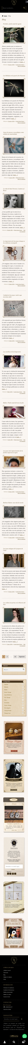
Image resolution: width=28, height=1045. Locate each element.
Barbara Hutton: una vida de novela (13, 502)
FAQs (4, 979)
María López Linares (20, 177)
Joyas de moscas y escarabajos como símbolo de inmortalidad (13, 133)
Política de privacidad (7, 992)
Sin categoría (13, 708)
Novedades (13, 702)
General (13, 684)
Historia (14, 687)
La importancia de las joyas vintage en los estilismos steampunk (14, 242)
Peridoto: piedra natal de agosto (12, 24)
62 (15, 656)
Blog (4, 974)
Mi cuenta (4, 1042)
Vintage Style (14, 713)
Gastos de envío (6, 996)
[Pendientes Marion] (9, 896)
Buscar (14, 1042)
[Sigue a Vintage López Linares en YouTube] (15, 1036)
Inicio (5, 16)
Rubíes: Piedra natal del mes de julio (13, 403)
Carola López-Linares (20, 64)
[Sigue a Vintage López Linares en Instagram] (13, 1036)
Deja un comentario (21, 66)
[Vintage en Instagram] (13, 873)
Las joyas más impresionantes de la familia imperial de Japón (13, 451)
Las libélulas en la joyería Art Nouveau (14, 75)
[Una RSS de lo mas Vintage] (8, 873)
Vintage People (14, 710)
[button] (24, 1036)
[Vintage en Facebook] (10, 873)
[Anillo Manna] (18, 887)
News (13, 700)
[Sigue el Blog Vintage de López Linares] (17, 1036)
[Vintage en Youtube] (15, 873)
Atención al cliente (7, 1009)
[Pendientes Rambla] (18, 896)
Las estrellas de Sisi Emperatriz (12, 352)
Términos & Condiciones (8, 987)
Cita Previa (5, 972)
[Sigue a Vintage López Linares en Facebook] (11, 1036)
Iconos (14, 689)
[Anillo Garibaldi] (9, 887)
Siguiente (22, 656)
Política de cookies (7, 994)
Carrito (22, 1040)
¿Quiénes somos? (7, 970)
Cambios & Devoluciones (8, 990)
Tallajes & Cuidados (7, 977)
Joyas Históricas (13, 694)
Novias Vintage (13, 705)
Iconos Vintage (13, 692)
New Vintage (13, 697)
